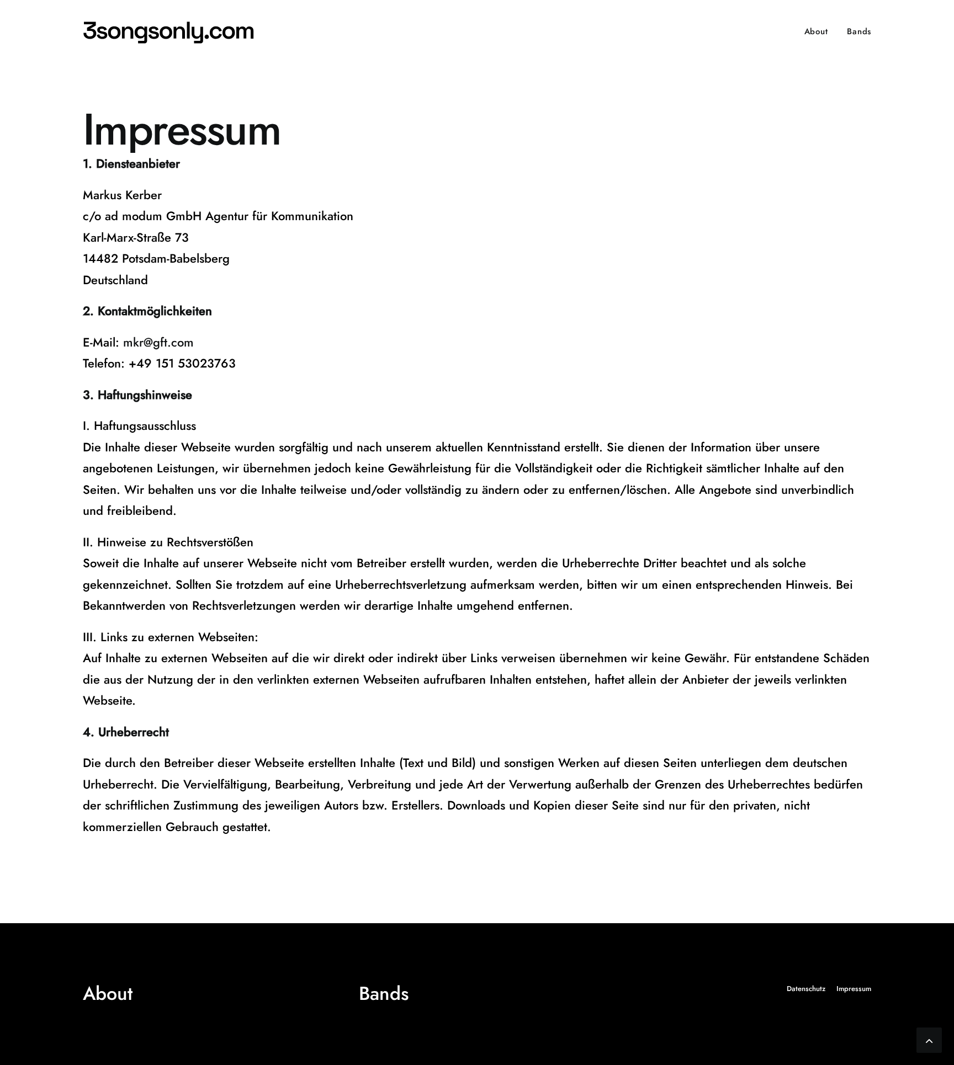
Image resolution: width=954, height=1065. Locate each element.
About (816, 31)
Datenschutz (806, 988)
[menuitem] (820, 31)
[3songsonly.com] (171, 31)
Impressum (853, 988)
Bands (859, 31)
